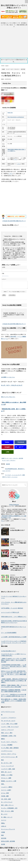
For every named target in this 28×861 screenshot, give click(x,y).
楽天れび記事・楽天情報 (8, 841)
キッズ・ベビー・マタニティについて (11, 385)
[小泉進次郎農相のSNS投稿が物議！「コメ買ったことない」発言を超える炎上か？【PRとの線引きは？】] (5, 569)
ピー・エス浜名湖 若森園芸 (8, 632)
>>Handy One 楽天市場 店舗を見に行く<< (14, 221)
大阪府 (3, 458)
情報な (3, 823)
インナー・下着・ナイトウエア (10, 726)
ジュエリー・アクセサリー (8, 717)
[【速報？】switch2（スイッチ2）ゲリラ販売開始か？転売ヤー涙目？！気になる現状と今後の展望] (5, 556)
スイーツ (3, 820)
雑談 (2, 835)
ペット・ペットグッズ (7, 766)
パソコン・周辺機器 (6, 744)
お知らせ (3, 826)
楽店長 (8, 464)
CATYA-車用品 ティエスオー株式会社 (12, 608)
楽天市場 (21, 458)
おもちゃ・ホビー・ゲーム (8, 754)
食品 (2, 760)
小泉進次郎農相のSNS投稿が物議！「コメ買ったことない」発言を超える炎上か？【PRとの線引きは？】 (18, 567)
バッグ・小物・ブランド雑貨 (9, 723)
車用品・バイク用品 (6, 775)
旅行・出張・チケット (7, 805)
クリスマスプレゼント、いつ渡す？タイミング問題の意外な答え (18, 542)
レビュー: (4, 279)
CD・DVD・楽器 (6, 799)
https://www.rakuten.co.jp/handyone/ (16, 117)
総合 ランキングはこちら (8, 396)
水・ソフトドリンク (6, 802)
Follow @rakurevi (14, 504)
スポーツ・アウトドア (7, 729)
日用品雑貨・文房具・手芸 (8, 735)
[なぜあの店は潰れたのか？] (5, 534)
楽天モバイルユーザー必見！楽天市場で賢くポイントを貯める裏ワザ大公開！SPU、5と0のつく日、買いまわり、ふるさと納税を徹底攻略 (18, 580)
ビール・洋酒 (5, 793)
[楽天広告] (14, 12)
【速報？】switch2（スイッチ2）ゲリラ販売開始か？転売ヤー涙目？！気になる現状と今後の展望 (18, 554)
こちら (15, 159)
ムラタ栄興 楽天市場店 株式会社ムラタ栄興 (13, 637)
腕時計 (3, 738)
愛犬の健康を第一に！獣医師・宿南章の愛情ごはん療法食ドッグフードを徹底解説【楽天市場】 (13, 701)
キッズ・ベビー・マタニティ (11, 458)
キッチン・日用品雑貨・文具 (9, 808)
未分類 (3, 844)
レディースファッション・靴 (9, 757)
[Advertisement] (14, 43)
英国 (3, 784)
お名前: (3, 267)
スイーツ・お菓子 (6, 790)
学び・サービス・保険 (7, 811)
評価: (3, 273)
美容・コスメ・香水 (6, 732)
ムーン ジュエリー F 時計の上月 (10, 612)
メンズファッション (6, 751)
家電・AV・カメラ (6, 772)
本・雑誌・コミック (6, 817)
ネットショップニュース (8, 829)
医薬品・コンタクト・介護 (8, 781)
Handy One (10, 112)
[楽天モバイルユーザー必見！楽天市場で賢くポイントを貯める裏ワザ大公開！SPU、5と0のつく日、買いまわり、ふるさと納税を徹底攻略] (5, 581)
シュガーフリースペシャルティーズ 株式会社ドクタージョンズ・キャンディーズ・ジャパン (13, 642)
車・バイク (4, 814)
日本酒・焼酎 (5, 796)
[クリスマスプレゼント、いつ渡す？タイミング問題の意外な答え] (5, 545)
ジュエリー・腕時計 (6, 787)
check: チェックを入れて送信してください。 (15, 291)
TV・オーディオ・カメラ (8, 720)
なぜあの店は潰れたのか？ (17, 530)
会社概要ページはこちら (8, 377)
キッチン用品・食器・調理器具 (10, 747)
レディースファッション (8, 711)
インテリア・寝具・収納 (8, 769)
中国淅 (3, 832)
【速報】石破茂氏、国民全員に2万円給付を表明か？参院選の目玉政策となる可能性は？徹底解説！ (14, 680)
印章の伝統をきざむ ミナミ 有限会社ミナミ (13, 616)
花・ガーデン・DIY (6, 763)
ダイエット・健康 (6, 778)
